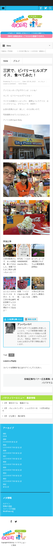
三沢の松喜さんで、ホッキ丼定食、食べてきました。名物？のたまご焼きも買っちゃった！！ (9, 265)
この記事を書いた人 (14, 319)
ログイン (26, 368)
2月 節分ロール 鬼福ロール (16, 403)
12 (16, 442)
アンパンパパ (15, 81)
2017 (4, 456)
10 (12, 442)
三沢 (11, 355)
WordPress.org (8, 511)
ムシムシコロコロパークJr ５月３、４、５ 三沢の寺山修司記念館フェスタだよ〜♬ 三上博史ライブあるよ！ (9, 300)
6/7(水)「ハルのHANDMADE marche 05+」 (23, 261)
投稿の (7, 506)
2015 (4, 467)
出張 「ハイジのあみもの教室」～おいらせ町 (23, 295)
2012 (4, 484)
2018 (4, 450)
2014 (4, 473)
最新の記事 (32, 319)
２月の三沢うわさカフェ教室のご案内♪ (38, 294)
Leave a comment (9, 84)
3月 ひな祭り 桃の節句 (14, 416)
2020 (4, 439)
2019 (4, 445)
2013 (4, 479)
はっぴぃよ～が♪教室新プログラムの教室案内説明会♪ (38, 263)
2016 (4, 462)
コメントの (9, 509)
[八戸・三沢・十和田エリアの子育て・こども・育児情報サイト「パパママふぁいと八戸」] (26, 21)
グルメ (16, 60)
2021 (4, 433)
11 (14, 442)
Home (5, 60)
